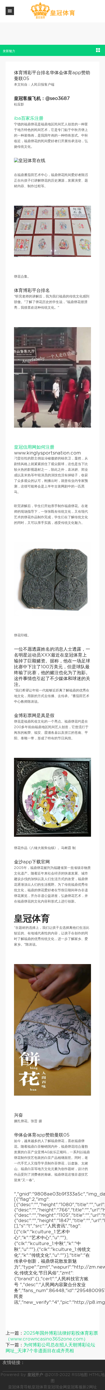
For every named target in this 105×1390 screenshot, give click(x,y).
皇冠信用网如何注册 (34, 447)
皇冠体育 (39, 1387)
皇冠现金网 (57, 1387)
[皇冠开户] (52, 10)
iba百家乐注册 (28, 118)
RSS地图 (80, 1374)
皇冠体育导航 (20, 1387)
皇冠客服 (75, 1387)
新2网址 (90, 1387)
